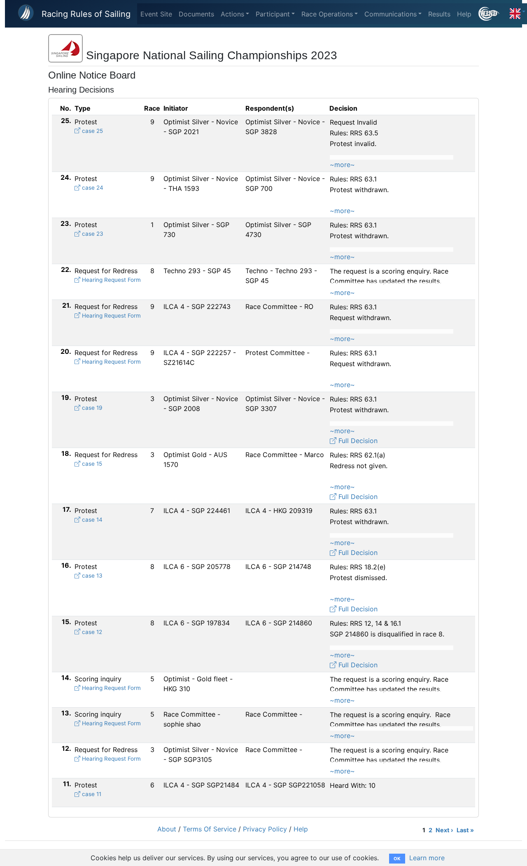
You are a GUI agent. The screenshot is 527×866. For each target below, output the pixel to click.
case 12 (91, 632)
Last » (465, 830)
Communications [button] (390, 14)
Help (464, 14)
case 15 (91, 463)
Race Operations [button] (327, 14)
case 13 (91, 575)
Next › (444, 830)
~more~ (342, 164)
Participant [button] (273, 14)
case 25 (91, 131)
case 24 (91, 187)
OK (397, 858)
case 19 (91, 407)
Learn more (427, 858)
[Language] (517, 11)
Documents (196, 14)
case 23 (91, 233)
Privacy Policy (265, 829)
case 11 (90, 794)
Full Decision (357, 440)
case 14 (91, 519)
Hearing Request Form (110, 279)
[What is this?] (492, 13)
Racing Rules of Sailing (86, 14)
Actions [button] (232, 14)
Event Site (156, 14)
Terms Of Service (209, 829)
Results (439, 14)
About (166, 829)
